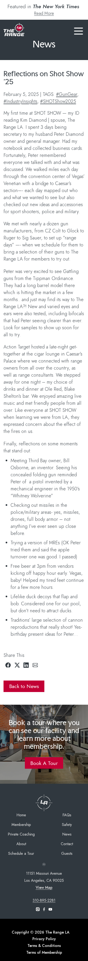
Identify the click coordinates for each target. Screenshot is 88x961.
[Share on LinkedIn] (26, 665)
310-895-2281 (44, 900)
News (67, 834)
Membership (21, 824)
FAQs (66, 815)
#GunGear (66, 94)
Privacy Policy (44, 939)
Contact (67, 844)
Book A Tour (43, 763)
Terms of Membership (44, 952)
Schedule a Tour (21, 853)
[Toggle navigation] (78, 30)
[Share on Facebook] (8, 665)
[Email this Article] (35, 665)
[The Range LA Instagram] (38, 909)
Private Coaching (21, 834)
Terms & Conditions (44, 945)
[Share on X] (17, 665)
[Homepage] (14, 29)
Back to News (24, 686)
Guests (67, 853)
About (21, 844)
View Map (44, 887)
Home (21, 815)
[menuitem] (21, 815)
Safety (67, 824)
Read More (44, 13)
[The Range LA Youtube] (50, 910)
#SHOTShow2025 (58, 101)
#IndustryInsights (20, 101)
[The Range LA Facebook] (44, 910)
